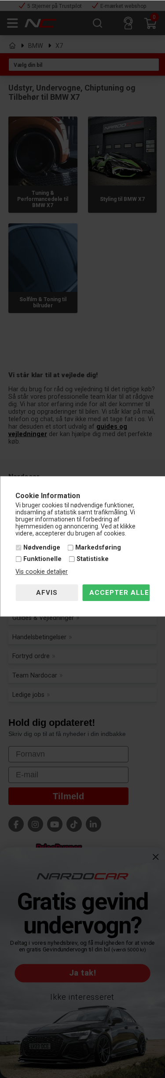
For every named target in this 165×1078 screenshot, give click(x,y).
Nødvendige (41, 548)
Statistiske (93, 559)
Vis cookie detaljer (41, 571)
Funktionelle (42, 559)
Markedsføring (98, 548)
